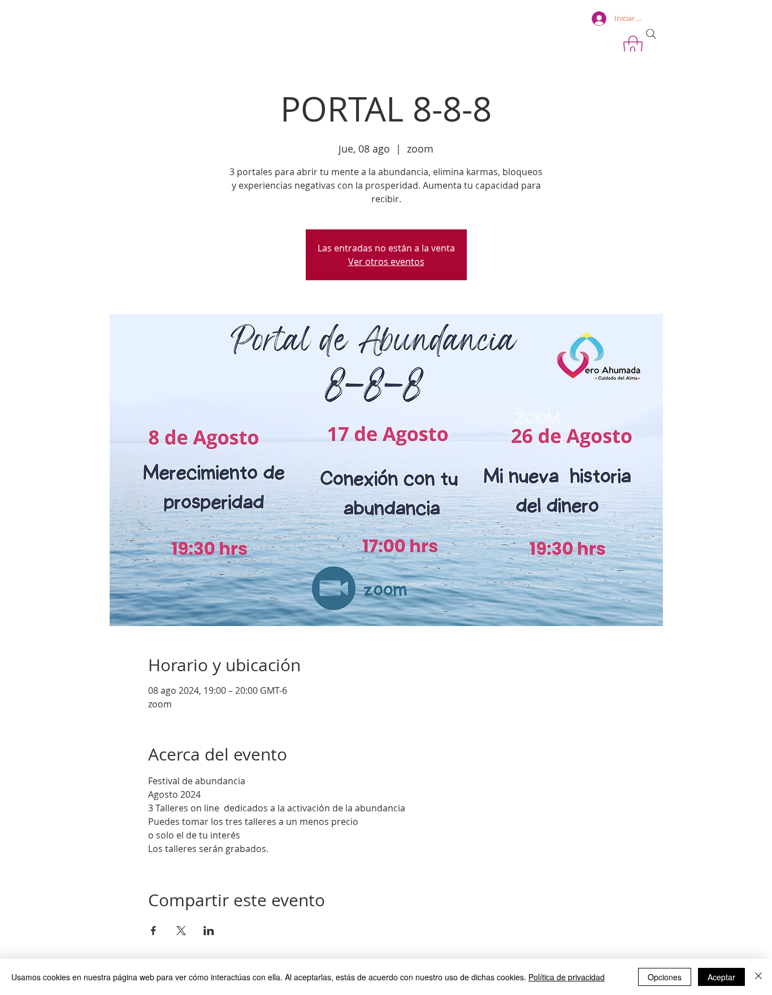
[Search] (651, 34)
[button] (633, 47)
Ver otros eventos (386, 261)
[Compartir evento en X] (181, 930)
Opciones (665, 977)
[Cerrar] (758, 977)
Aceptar (721, 977)
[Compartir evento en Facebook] (153, 930)
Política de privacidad (566, 977)
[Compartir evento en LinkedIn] (208, 930)
